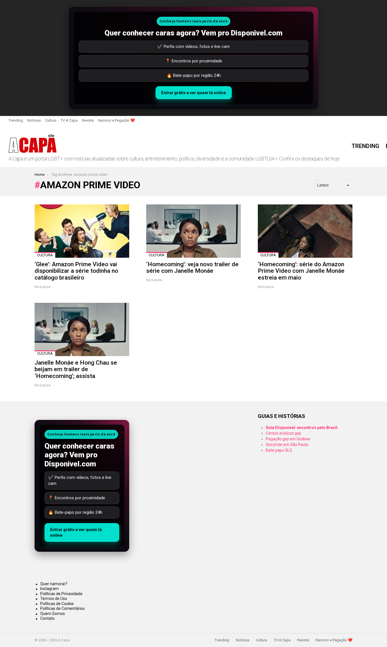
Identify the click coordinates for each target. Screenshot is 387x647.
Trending (15, 120)
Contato (47, 618)
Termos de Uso (53, 598)
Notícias (34, 120)
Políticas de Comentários (62, 608)
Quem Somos (52, 613)
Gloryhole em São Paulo (287, 444)
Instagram (49, 588)
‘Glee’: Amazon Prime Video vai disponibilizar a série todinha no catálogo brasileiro (76, 271)
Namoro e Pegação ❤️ (116, 120)
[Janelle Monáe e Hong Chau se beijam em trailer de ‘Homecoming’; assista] (82, 329)
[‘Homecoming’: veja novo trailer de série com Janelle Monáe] (193, 231)
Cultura (50, 120)
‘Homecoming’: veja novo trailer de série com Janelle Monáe (192, 267)
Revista (88, 120)
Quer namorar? (53, 584)
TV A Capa (69, 120)
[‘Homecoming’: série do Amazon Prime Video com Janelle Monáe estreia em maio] (305, 231)
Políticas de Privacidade (61, 593)
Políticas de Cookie (57, 603)
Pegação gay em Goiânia (288, 439)
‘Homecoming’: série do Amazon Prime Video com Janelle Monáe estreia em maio (301, 271)
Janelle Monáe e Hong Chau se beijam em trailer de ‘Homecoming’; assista (76, 369)
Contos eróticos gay (283, 433)
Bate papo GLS (279, 450)
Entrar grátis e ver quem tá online (193, 92)
